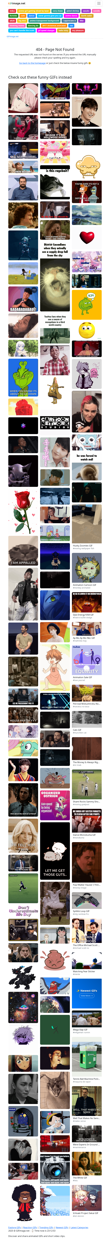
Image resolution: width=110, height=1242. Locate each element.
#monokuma (79, 833)
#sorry (45, 237)
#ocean (77, 218)
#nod (12, 197)
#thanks (45, 464)
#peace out (79, 878)
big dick (22, 20)
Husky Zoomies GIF (82, 545)
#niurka (77, 354)
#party (13, 253)
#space (13, 1020)
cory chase (58, 11)
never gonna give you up (49, 15)
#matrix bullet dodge (82, 617)
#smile (13, 193)
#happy (13, 137)
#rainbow (78, 913)
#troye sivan (15, 1158)
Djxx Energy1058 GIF (83, 614)
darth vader (86, 15)
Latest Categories (79, 1227)
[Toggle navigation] (99, 3)
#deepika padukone (82, 499)
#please (45, 156)
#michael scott (80, 947)
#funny (13, 617)
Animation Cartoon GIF (84, 584)
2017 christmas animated (54, 25)
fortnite (13, 15)
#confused (78, 335)
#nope (77, 312)
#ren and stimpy (49, 781)
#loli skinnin (78, 1216)
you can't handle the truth (22, 30)
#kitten (77, 728)
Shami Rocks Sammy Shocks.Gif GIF (91, 801)
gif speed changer (46, 30)
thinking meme (17, 25)
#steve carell (79, 939)
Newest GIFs (62, 1227)
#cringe (77, 175)
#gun (76, 429)
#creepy (14, 393)
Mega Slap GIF (80, 1029)
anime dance (71, 15)
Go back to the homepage (32, 63)
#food (44, 483)
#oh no (77, 943)
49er (82, 20)
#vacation (46, 474)
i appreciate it (69, 20)
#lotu (75, 1180)
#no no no (78, 583)
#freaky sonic (16, 484)
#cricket (14, 900)
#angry (45, 1106)
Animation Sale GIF (82, 677)
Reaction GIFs (30, 1227)
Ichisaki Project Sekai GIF (85, 1213)
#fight (44, 754)
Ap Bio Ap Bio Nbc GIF (84, 638)
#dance (13, 257)
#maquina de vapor (82, 1081)
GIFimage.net (13, 36)
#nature (77, 222)
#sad (12, 554)
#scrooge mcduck (50, 706)
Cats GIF (77, 729)
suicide (96, 11)
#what (77, 327)
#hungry (46, 478)
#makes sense (79, 1121)
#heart (45, 877)
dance (31, 15)
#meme (13, 558)
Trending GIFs (46, 1227)
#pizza (45, 401)
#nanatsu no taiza (81, 706)
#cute (12, 753)
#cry (12, 1064)
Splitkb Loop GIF (81, 911)
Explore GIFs (14, 1227)
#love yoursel (79, 680)
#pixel (13, 1214)
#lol (75, 124)
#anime (13, 110)
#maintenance (79, 1147)
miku (12, 11)
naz (71, 25)
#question (78, 331)
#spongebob (47, 538)
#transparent (16, 1209)
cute (23, 15)
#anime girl (47, 1213)
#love (44, 872)
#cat (12, 562)
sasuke (86, 11)
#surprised (47, 1126)
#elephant (14, 412)
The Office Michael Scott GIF (87, 945)
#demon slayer (48, 758)
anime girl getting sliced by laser (34, 11)
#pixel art (46, 1037)
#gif (12, 896)
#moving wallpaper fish (83, 548)
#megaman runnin (81, 1032)
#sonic (45, 562)
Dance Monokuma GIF (84, 834)
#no (12, 225)
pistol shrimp (73, 11)
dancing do (33, 25)
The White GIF (80, 1177)
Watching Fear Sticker (84, 971)
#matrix (45, 340)
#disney (13, 170)
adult (12, 20)
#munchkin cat (79, 732)
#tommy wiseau (49, 136)
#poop (77, 829)
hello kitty (63, 30)
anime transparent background (44, 20)
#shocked (46, 987)
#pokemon (47, 991)
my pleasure (78, 30)
